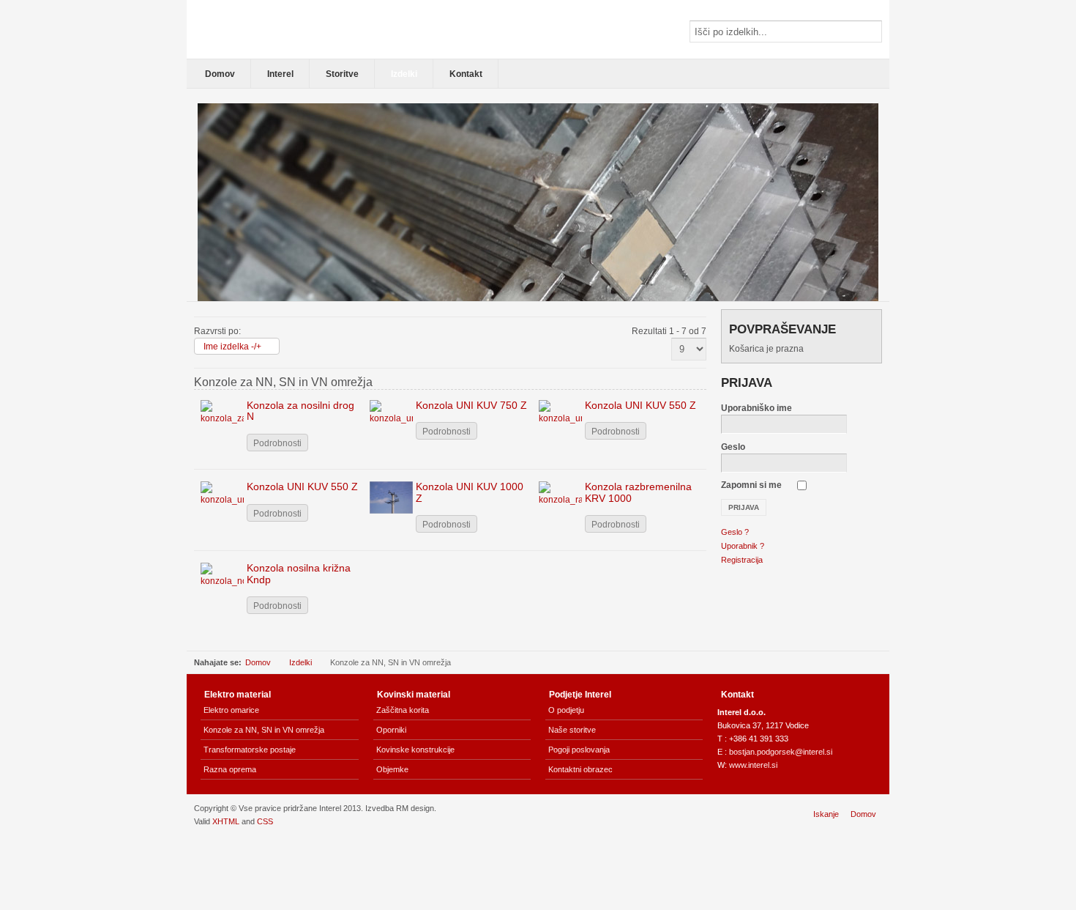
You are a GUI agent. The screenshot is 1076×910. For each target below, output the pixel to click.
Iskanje (826, 814)
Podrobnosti (277, 443)
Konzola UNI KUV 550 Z (640, 405)
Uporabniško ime (756, 408)
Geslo (733, 447)
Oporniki (391, 729)
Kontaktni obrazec (580, 769)
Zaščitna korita (402, 710)
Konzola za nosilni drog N (300, 410)
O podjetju (566, 710)
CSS (265, 821)
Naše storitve (572, 729)
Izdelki (300, 662)
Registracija (742, 559)
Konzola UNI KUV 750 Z (471, 405)
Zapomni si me (751, 485)
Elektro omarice (231, 710)
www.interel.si (753, 765)
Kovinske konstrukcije (415, 749)
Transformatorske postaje (249, 749)
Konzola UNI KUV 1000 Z (469, 492)
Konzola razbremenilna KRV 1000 (638, 492)
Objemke (392, 769)
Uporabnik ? (742, 545)
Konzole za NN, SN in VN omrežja (263, 729)
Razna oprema (229, 769)
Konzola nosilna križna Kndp (299, 573)
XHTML (225, 821)
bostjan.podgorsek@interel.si (780, 751)
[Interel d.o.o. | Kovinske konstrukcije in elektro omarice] (293, 29)
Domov (258, 662)
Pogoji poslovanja (579, 749)
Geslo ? (735, 532)
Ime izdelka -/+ (232, 346)
